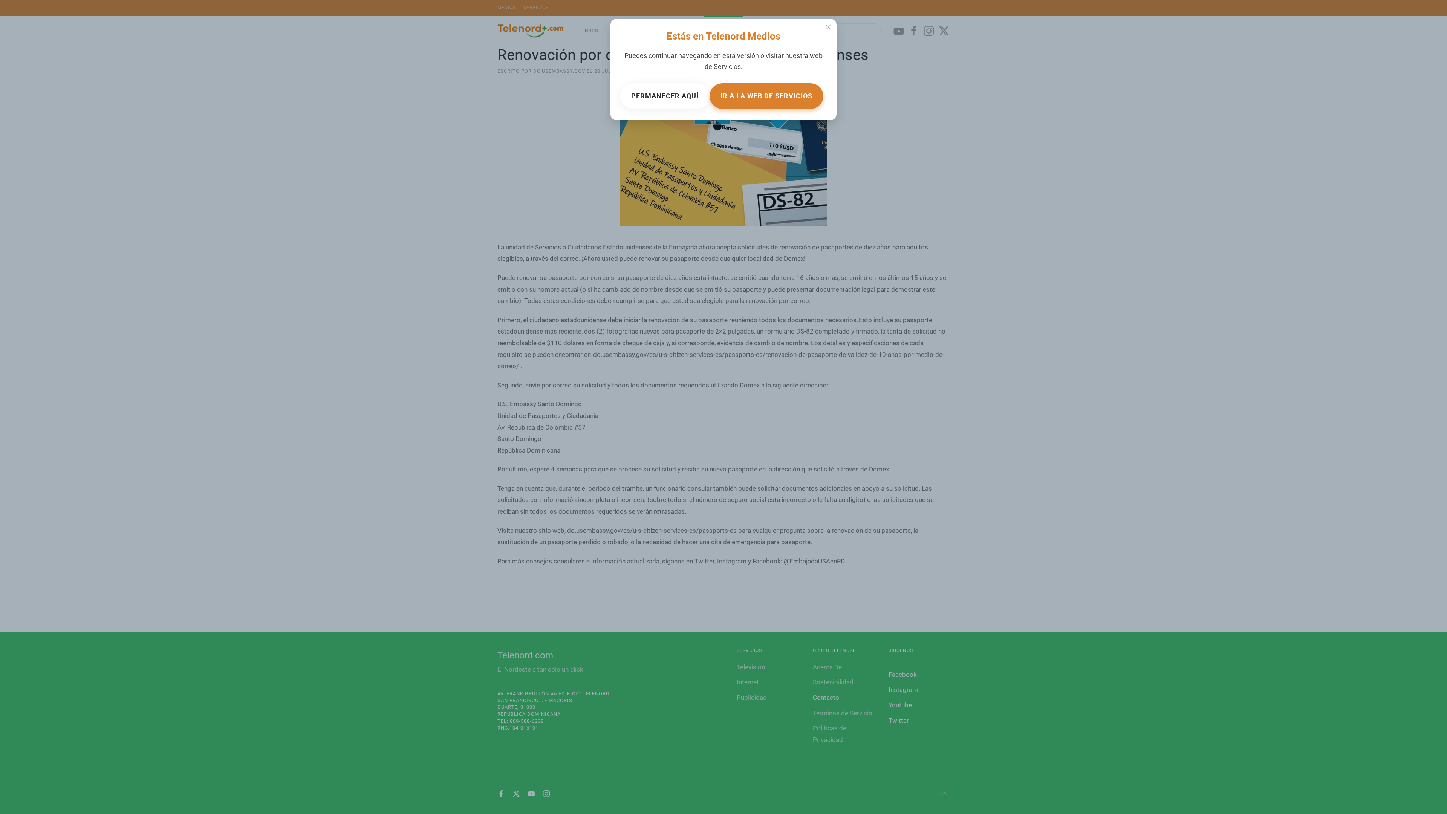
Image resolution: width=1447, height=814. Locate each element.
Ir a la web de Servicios (766, 96)
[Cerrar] (828, 27)
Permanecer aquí (665, 96)
